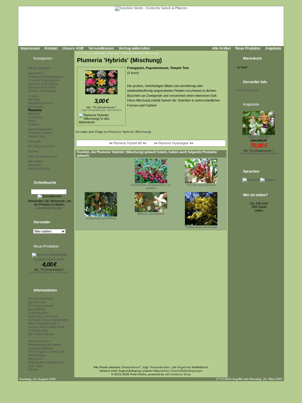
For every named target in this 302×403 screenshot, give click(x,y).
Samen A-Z (36, 73)
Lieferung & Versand (42, 316)
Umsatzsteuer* (131, 367)
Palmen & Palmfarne (42, 91)
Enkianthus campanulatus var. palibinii (151, 186)
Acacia (33, 96)
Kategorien (43, 58)
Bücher (33, 151)
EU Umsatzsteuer (41, 305)
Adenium (34, 99)
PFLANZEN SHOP (41, 146)
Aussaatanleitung (40, 348)
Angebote (273, 48)
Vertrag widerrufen (134, 48)
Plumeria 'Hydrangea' (173, 143)
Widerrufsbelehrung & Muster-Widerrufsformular (46, 325)
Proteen (33, 124)
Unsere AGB (73, 48)
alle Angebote (181, 367)
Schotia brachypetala (201, 184)
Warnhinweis (37, 355)
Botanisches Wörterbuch (45, 362)
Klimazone (35, 359)
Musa (32, 120)
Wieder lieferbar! (39, 68)
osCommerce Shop (178, 374)
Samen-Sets (37, 136)
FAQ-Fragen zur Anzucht (46, 351)
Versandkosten (101, 48)
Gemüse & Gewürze (43, 84)
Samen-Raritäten (40, 129)
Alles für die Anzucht (42, 156)
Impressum (30, 48)
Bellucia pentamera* (151, 213)
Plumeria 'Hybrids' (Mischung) (140, 53)
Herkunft (34, 141)
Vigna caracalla (259, 137)
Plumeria (35, 110)
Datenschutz (37, 302)
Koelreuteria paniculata (201, 227)
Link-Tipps (35, 366)
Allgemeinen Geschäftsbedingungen (178, 370)
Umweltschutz (38, 330)
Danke (32, 369)
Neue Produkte (247, 48)
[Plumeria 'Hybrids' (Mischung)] (101, 94)
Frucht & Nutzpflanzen (44, 80)
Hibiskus (34, 113)
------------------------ (42, 337)
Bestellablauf (37, 309)
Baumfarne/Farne (40, 103)
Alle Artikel (221, 48)
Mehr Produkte (249, 90)
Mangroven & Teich (42, 87)
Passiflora (35, 117)
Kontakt (51, 48)
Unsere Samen (39, 341)
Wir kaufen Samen (41, 334)
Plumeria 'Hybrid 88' (128, 143)
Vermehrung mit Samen (44, 344)
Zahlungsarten (38, 312)
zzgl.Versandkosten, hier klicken (49, 272)
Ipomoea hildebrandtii (49, 259)
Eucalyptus (36, 106)
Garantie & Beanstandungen (48, 320)
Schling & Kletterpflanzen (45, 76)
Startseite (99, 53)
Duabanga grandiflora (101, 218)
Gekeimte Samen (40, 133)
